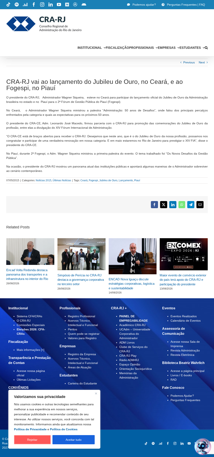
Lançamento (126, 180)
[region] (54, 419)
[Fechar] (95, 393)
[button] (206, 47)
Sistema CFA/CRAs (29, 316)
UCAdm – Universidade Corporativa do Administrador (134, 334)
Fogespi (93, 180)
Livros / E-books (181, 375)
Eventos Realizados (184, 316)
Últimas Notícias (62, 180)
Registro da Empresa (82, 354)
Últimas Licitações (29, 379)
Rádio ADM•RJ (129, 360)
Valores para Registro (82, 338)
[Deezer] (160, 443)
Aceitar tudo (74, 439)
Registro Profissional (81, 316)
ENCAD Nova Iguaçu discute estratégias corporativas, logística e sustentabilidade (131, 283)
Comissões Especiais (31, 325)
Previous (189, 62)
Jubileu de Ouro (108, 180)
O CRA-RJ (24, 320)
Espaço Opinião (129, 364)
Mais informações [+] (30, 349)
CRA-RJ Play (127, 355)
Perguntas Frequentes (185, 400)
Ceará (84, 180)
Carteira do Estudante (82, 383)
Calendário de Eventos (186, 320)
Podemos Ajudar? (182, 395)
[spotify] (153, 443)
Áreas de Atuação (79, 367)
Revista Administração (185, 350)
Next (202, 62)
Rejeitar (32, 439)
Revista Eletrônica (182, 354)
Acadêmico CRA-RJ (132, 325)
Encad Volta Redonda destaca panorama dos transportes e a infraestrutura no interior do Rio (27, 274)
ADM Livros (127, 342)
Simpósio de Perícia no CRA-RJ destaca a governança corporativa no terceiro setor (80, 279)
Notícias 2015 (43, 180)
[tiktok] (146, 443)
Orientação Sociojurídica (135, 368)
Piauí (137, 180)
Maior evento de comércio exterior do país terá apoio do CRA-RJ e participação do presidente (183, 279)
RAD (174, 379)
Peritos (72, 329)
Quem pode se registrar (83, 333)
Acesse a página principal (187, 371)
